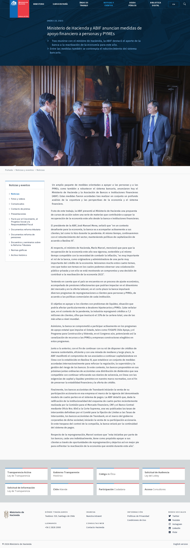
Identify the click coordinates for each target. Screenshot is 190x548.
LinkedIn (176, 528)
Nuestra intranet (94, 516)
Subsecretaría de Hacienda (60, 4)
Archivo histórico (19, 255)
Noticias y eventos (25, 170)
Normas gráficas (19, 250)
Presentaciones (18, 214)
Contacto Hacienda (95, 527)
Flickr (174, 532)
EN (173, 4)
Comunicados (17, 204)
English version (180, 544)
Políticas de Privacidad (138, 516)
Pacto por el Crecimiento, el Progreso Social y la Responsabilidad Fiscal (24, 222)
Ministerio (38, 4)
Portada (9, 170)
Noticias (41, 170)
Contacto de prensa (20, 209)
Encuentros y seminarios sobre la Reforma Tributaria (25, 243)
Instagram (177, 524)
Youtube (176, 520)
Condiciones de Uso (136, 520)
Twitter (175, 516)
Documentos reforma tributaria (25, 229)
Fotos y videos (18, 199)
